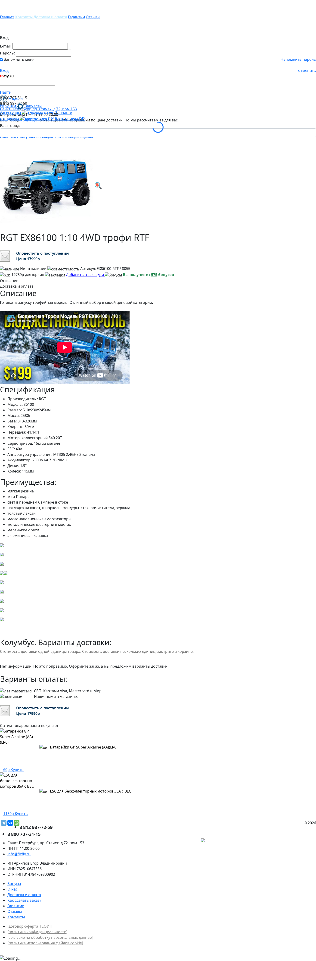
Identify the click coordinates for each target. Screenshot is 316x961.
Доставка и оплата (50, 16)
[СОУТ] (46, 926)
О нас (12, 889)
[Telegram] (3, 823)
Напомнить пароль (298, 59)
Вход (4, 70)
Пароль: (7, 53)
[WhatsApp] (16, 823)
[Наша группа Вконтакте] (281, 841)
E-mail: (6, 46)
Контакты (24, 16)
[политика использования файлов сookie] (45, 942)
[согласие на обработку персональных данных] (50, 937)
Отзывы (93, 16)
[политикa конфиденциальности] (37, 931)
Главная (7, 16)
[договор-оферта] (23, 926)
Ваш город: (10, 125)
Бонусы (14, 883)
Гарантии (76, 16)
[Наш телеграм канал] (224, 841)
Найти (5, 92)
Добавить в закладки (85, 274)
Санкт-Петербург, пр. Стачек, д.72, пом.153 (38, 108)
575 (154, 274)
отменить (307, 70)
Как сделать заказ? (24, 900)
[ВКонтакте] (10, 823)
